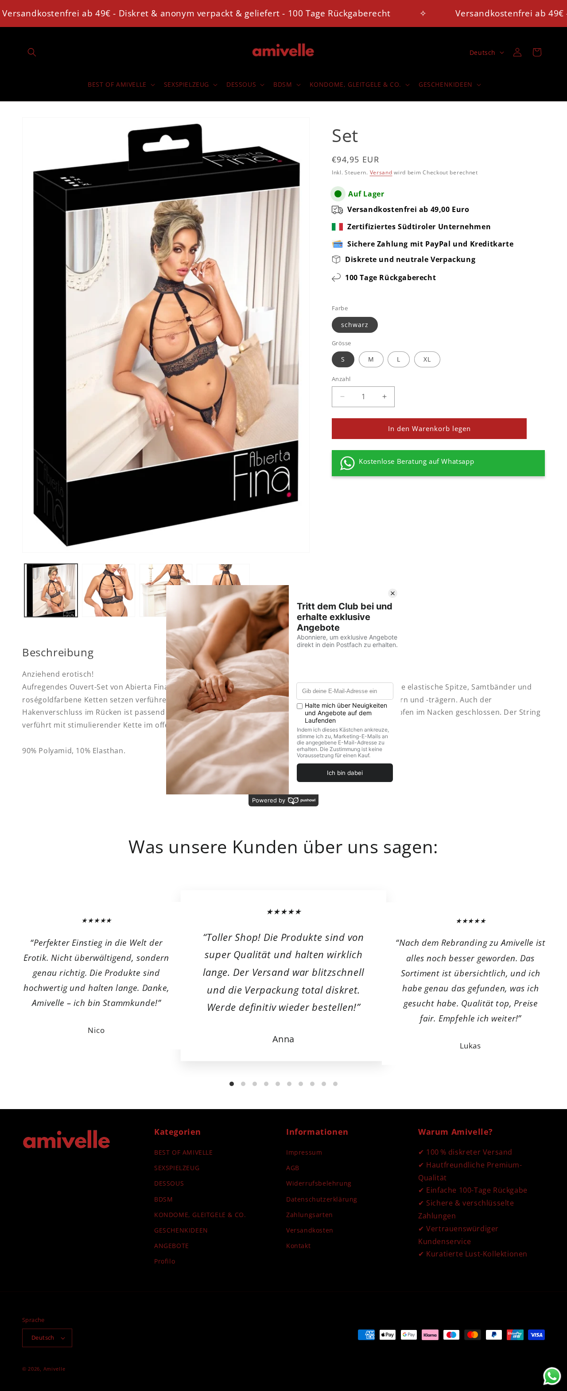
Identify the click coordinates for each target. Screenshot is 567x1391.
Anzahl (341, 379)
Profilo (164, 1261)
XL (427, 359)
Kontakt (298, 1245)
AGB (292, 1168)
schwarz (355, 324)
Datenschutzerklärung (321, 1199)
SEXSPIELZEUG (176, 1168)
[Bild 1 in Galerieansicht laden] (51, 590)
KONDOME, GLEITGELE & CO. (200, 1214)
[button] (32, 52)
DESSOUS (169, 1183)
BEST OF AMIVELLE (183, 1152)
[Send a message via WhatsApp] (552, 1376)
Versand (381, 172)
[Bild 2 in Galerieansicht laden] (108, 590)
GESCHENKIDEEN (181, 1230)
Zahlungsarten (309, 1214)
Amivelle (54, 1368)
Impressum (304, 1152)
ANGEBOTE (171, 1245)
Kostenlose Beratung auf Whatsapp (416, 461)
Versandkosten (310, 1230)
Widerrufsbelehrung (319, 1183)
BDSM (163, 1199)
